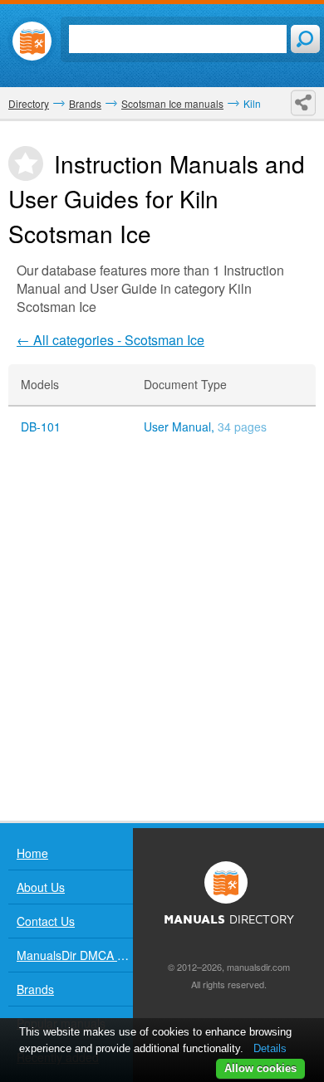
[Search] (305, 39)
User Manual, (205, 427)
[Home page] (31, 41)
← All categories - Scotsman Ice (110, 339)
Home (32, 853)
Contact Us (46, 921)
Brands (35, 989)
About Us (41, 887)
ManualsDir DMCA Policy (75, 955)
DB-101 (41, 427)
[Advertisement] (162, 634)
